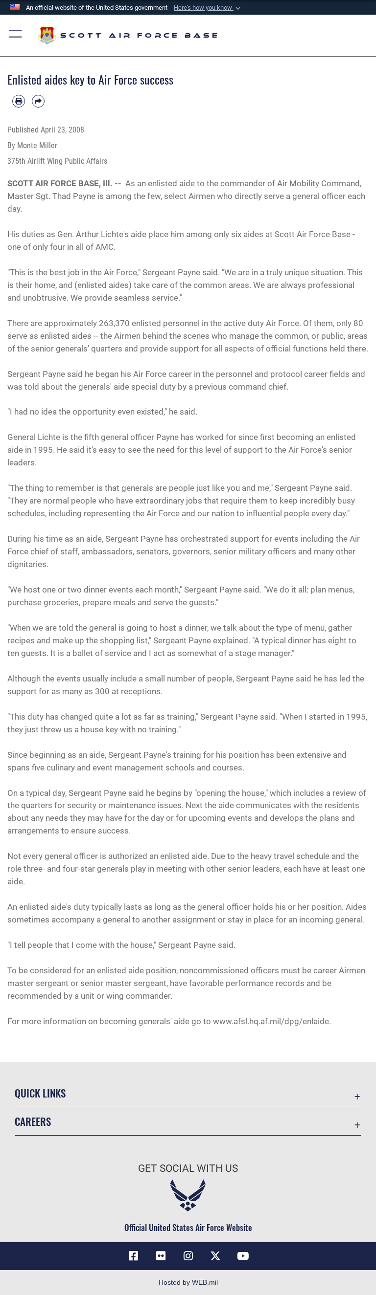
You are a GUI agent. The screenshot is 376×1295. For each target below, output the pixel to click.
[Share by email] (38, 101)
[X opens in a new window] (215, 1256)
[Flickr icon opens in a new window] (160, 1256)
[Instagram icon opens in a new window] (188, 1256)
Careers (33, 1121)
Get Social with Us (188, 1168)
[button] (208, 8)
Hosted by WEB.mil (188, 1282)
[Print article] (18, 101)
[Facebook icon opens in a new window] (133, 1256)
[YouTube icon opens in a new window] (242, 1256)
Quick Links (40, 1092)
